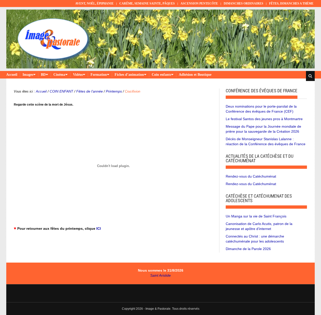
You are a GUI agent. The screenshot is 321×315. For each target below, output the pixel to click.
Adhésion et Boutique (195, 74)
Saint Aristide (160, 275)
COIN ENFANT (61, 91)
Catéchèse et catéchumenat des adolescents (259, 198)
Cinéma (59, 74)
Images (28, 74)
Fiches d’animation (129, 74)
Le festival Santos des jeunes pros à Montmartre (264, 119)
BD (43, 74)
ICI (98, 228)
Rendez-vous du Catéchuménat (251, 176)
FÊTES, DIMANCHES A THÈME (291, 3)
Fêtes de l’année (89, 91)
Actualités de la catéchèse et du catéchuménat (259, 158)
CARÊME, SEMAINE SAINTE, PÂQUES (147, 3)
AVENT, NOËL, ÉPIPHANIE (94, 3)
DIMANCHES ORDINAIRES (243, 3)
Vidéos (78, 74)
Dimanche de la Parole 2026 (248, 249)
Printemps (114, 91)
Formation (99, 74)
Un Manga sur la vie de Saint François (256, 216)
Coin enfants (161, 74)
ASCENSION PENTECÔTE (199, 3)
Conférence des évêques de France (261, 90)
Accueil (11, 74)
